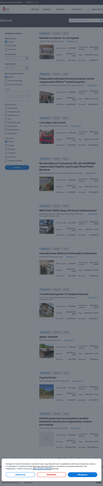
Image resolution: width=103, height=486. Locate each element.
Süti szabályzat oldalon (42, 469)
